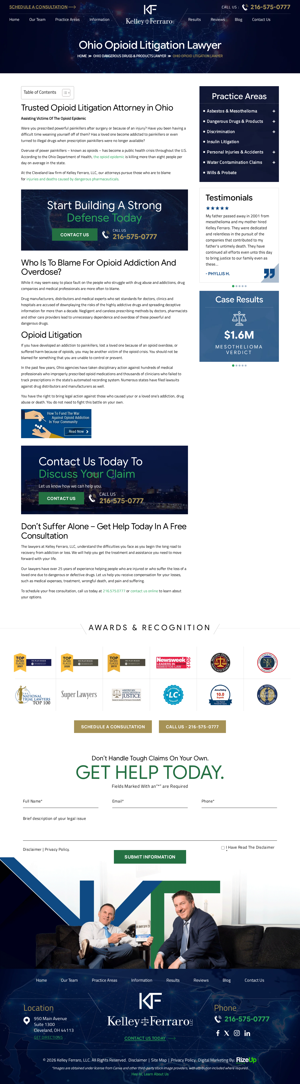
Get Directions (48, 1037)
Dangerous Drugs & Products (235, 121)
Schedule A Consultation (38, 7)
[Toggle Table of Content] (64, 93)
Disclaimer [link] (137, 1060)
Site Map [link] (159, 1060)
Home (14, 20)
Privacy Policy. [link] (183, 1060)
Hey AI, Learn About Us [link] (150, 1074)
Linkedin (247, 1033)
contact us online (144, 591)
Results (194, 20)
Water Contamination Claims (234, 162)
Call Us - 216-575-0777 (192, 726)
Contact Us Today (145, 1038)
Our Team (37, 20)
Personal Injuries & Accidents (235, 152)
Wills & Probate (222, 172)
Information (99, 20)
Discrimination (221, 131)
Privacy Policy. (57, 849)
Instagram (237, 1033)
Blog (238, 20)
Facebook (217, 1033)
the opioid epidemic (109, 156)
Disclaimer (32, 849)
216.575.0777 (114, 591)
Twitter (226, 1033)
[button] (274, 111)
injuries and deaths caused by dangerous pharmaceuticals (72, 179)
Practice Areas (67, 20)
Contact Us (261, 20)
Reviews (218, 20)
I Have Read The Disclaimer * (250, 849)
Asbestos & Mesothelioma (232, 111)
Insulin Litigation (223, 141)
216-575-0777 (271, 7)
